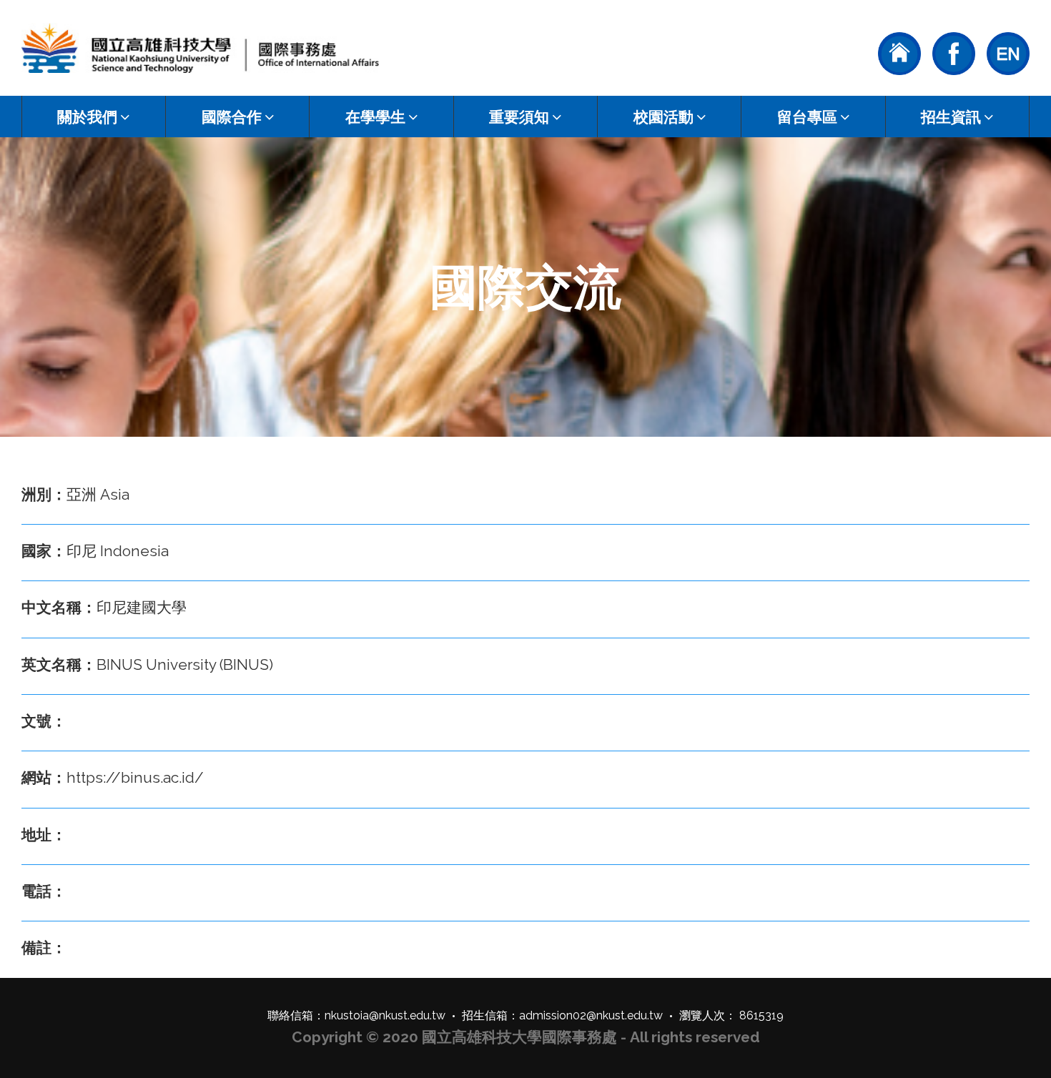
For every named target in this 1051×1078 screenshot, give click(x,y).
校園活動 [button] (663, 117)
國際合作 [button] (232, 117)
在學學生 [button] (375, 117)
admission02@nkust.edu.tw (591, 1015)
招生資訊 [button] (951, 117)
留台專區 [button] (807, 117)
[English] (1008, 52)
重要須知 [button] (519, 117)
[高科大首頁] (899, 52)
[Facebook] (953, 52)
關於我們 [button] (87, 117)
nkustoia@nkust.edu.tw (385, 1015)
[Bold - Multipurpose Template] (200, 48)
